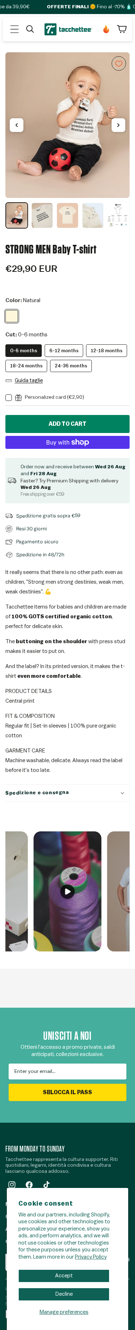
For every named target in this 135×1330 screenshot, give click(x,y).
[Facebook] (29, 1184)
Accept (64, 1275)
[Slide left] (16, 125)
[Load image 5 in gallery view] (118, 215)
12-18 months (106, 350)
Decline (64, 1294)
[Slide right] (118, 125)
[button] (14, 29)
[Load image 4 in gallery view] (93, 215)
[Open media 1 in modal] (67, 125)
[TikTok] (46, 1184)
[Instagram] (11, 1184)
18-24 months (26, 365)
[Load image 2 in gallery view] (42, 215)
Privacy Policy (91, 1257)
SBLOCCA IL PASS (67, 1092)
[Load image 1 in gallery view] (16, 215)
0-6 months (23, 350)
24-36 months (71, 365)
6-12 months (63, 350)
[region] (67, 140)
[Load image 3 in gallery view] (67, 215)
